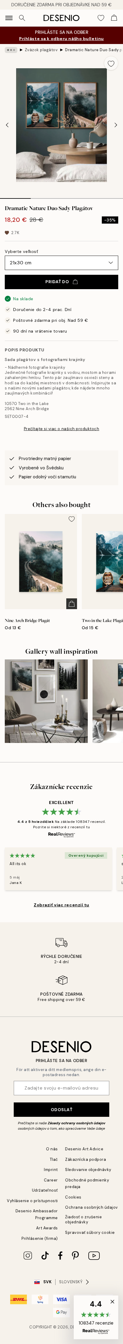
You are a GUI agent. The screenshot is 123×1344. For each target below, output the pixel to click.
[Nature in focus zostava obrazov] (46, 701)
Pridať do (57, 281)
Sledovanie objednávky (88, 1169)
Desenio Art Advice (84, 1149)
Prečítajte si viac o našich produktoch (61, 428)
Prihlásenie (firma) (39, 1238)
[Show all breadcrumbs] (11, 50)
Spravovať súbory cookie (90, 1232)
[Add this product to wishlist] (111, 63)
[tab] (15, 196)
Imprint (51, 1169)
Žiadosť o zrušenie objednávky (83, 1219)
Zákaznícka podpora (85, 1159)
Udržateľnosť (45, 1190)
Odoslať (62, 1109)
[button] (96, 1317)
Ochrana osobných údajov (91, 1207)
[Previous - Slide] (7, 125)
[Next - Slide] (116, 125)
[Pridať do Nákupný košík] (71, 603)
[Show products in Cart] (114, 18)
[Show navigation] (9, 18)
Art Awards (47, 1228)
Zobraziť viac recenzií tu (61, 905)
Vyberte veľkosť (21, 251)
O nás (52, 1149)
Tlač (54, 1159)
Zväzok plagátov (41, 49)
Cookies (73, 1197)
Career (51, 1180)
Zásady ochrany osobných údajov (76, 1123)
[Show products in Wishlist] (100, 18)
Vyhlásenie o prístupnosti (32, 1200)
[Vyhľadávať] (22, 18)
